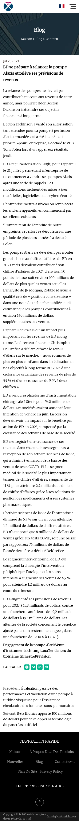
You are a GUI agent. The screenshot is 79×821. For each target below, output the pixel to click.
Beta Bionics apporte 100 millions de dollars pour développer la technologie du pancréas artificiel (37, 719)
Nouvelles (15, 761)
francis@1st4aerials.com (61, 816)
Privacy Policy (51, 771)
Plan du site (27, 771)
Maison (26, 39)
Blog (38, 39)
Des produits (63, 752)
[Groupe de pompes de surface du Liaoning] (8, 6)
